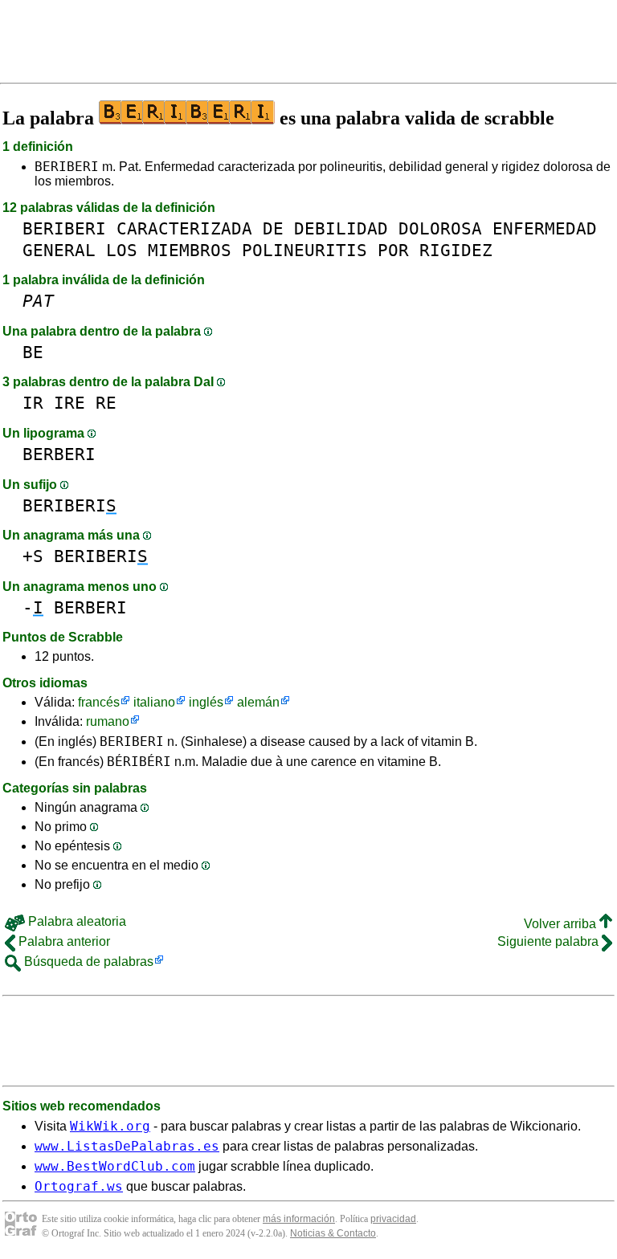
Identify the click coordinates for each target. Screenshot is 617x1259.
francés (99, 702)
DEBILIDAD (341, 228)
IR (32, 403)
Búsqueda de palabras (87, 961)
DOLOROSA (440, 228)
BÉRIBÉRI (139, 761)
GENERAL (59, 250)
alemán (258, 702)
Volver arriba (561, 924)
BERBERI (59, 454)
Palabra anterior (62, 941)
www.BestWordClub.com (115, 1166)
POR (393, 250)
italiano (154, 702)
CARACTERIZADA (184, 228)
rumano (107, 721)
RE (106, 403)
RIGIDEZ (455, 250)
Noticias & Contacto (333, 1233)
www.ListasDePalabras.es (127, 1146)
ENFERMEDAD (544, 228)
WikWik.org (110, 1126)
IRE (69, 403)
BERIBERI (67, 166)
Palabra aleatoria (75, 921)
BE (32, 352)
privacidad (393, 1218)
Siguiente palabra (549, 941)
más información (299, 1218)
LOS (121, 250)
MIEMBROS (189, 250)
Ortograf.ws (79, 1186)
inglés (206, 702)
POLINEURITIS (304, 250)
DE (273, 228)
